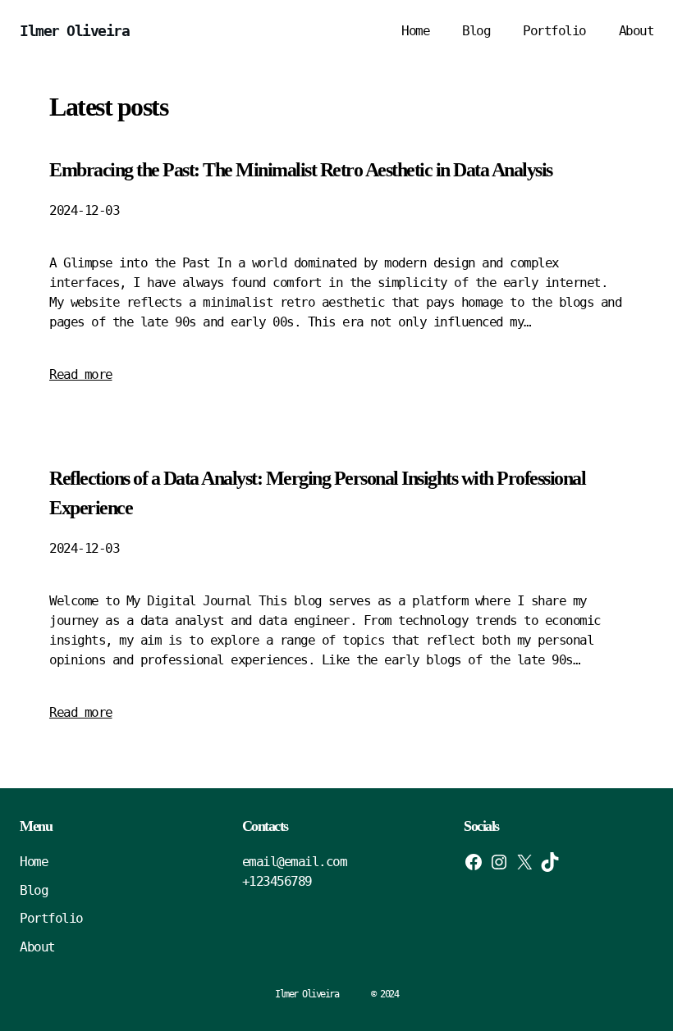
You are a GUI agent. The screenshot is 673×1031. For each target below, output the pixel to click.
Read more (80, 374)
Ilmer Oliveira (74, 30)
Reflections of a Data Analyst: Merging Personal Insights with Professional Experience (317, 493)
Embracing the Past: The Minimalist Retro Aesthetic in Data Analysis (300, 169)
